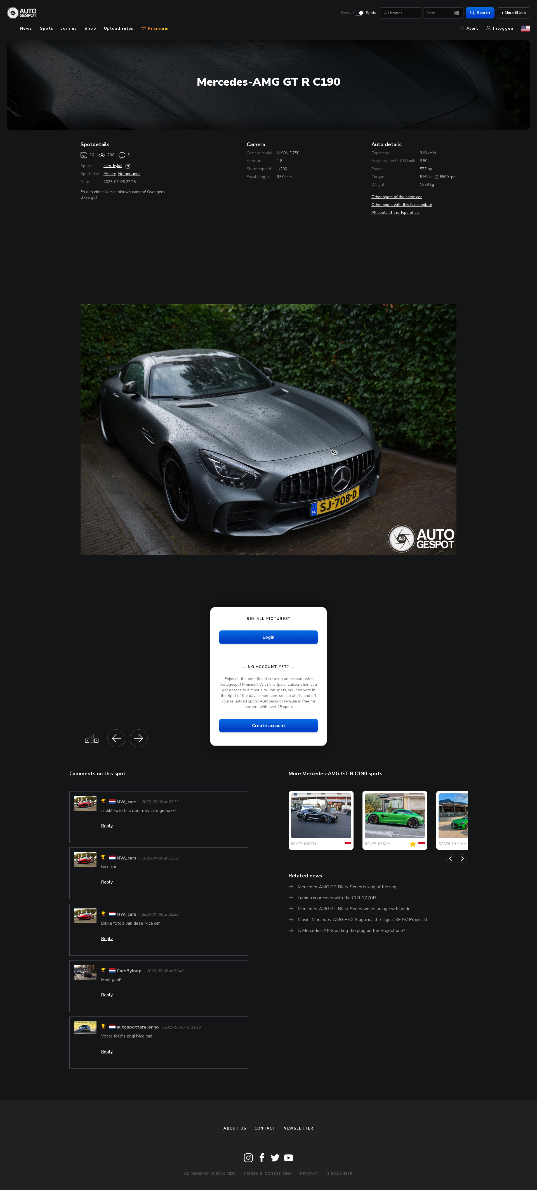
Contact (265, 1128)
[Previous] (450, 858)
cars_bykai (112, 165)
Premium (157, 28)
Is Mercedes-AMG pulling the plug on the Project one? (351, 930)
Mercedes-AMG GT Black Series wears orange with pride (354, 909)
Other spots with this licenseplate (401, 204)
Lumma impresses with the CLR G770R (337, 898)
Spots (371, 13)
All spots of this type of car (395, 212)
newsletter (299, 1128)
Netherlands (129, 173)
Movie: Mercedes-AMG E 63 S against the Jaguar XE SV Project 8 (362, 920)
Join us (69, 28)
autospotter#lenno (138, 1027)
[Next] (462, 858)
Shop (90, 28)
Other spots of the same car (396, 197)
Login (268, 637)
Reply (107, 826)
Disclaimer (339, 1173)
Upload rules (118, 28)
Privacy (309, 1173)
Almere (109, 173)
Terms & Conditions (267, 1173)
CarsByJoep (129, 971)
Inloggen (503, 28)
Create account (268, 725)
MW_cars (126, 802)
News (346, 13)
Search (483, 12)
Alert (473, 28)
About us (234, 1128)
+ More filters (513, 12)
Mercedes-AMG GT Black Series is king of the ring (347, 887)
